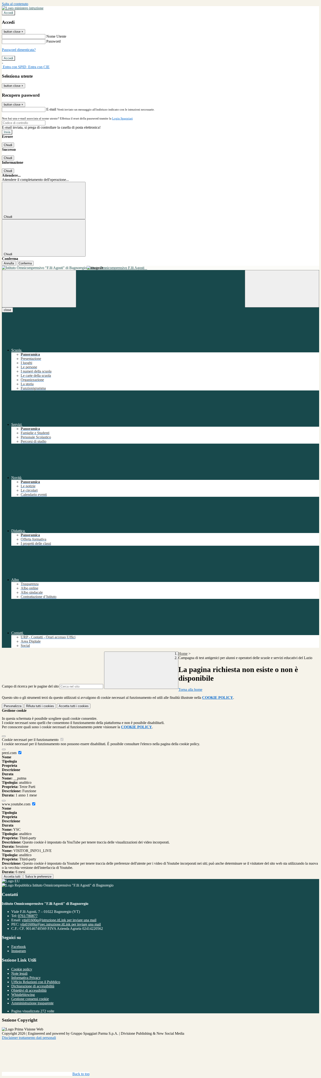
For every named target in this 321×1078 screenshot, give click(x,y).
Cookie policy (21, 969)
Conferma (25, 263)
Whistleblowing (23, 995)
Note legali (19, 973)
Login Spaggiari (122, 118)
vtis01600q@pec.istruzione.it (60, 924)
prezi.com (9, 753)
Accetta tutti (74, 706)
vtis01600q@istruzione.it (59, 920)
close (7, 310)
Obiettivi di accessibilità (29, 990)
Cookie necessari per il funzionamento (30, 740)
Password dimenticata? (19, 50)
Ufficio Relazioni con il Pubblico (35, 982)
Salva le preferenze (38, 876)
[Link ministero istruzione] (22, 8)
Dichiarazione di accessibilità (32, 986)
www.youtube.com (16, 804)
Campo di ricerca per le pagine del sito (30, 686)
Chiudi (8, 145)
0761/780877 (28, 916)
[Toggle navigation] (39, 288)
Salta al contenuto (15, 4)
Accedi (8, 13)
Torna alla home (190, 690)
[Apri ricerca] (282, 288)
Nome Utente (56, 36)
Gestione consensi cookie (30, 999)
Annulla (9, 263)
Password (53, 41)
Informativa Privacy (26, 978)
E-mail (51, 109)
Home (183, 654)
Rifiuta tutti (40, 706)
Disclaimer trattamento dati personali (29, 1038)
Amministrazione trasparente (32, 1003)
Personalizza (12, 706)
